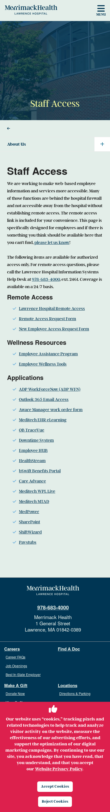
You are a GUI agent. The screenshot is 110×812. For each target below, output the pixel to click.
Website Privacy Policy (58, 768)
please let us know (51, 242)
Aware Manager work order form (51, 409)
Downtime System (36, 440)
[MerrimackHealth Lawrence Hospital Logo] (31, 9)
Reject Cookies (55, 801)
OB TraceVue (31, 430)
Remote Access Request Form (47, 318)
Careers (12, 649)
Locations (67, 685)
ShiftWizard (30, 532)
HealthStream (32, 460)
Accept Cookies (55, 786)
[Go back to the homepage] (53, 590)
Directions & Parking (75, 693)
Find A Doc (69, 649)
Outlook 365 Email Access (44, 399)
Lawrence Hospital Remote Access (52, 308)
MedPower (29, 511)
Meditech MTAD (34, 501)
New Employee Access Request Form (54, 328)
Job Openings (16, 665)
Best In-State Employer (23, 674)
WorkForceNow (43, 389)
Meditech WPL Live (37, 491)
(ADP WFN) (69, 389)
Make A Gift (15, 685)
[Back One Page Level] (55, 128)
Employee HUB (33, 450)
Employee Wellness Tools (43, 364)
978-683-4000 (46, 279)
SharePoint (29, 521)
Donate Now (15, 693)
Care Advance (32, 481)
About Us (16, 144)
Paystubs (27, 542)
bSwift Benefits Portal (40, 470)
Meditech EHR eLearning (43, 419)
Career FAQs (15, 656)
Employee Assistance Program (48, 353)
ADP (23, 389)
